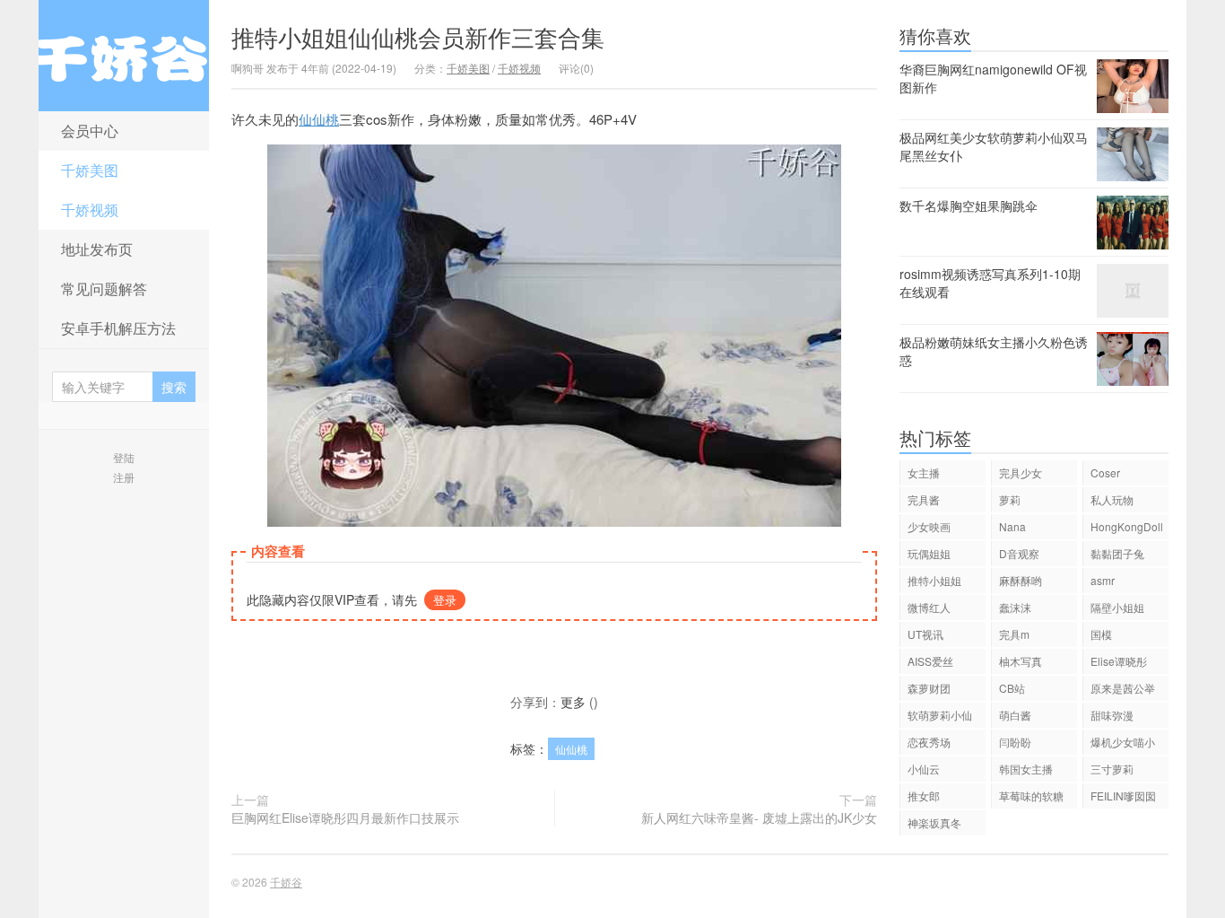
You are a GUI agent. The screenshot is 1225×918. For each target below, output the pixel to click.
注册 (124, 477)
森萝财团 (929, 687)
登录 (444, 599)
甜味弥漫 (1112, 714)
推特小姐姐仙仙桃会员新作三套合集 (417, 36)
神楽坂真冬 (934, 822)
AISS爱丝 (930, 661)
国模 (1101, 634)
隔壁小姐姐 (1117, 607)
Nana (1012, 526)
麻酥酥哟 (1020, 580)
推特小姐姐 (934, 580)
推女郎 (924, 795)
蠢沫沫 (1015, 607)
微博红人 (929, 607)
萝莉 (1010, 499)
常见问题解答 (104, 288)
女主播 (924, 472)
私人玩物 (1112, 499)
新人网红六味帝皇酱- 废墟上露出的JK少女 (759, 817)
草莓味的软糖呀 (1031, 798)
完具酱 (924, 499)
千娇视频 (89, 209)
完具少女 (1020, 472)
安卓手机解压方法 (118, 328)
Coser (1105, 472)
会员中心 (89, 130)
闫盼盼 (1015, 741)
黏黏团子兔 (1117, 553)
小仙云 (924, 768)
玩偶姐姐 (929, 553)
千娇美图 (89, 170)
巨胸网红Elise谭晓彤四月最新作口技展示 (345, 817)
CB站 (1012, 687)
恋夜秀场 (929, 741)
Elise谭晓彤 (1118, 661)
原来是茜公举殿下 (1122, 690)
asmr (1102, 580)
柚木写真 (1020, 661)
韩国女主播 (1026, 768)
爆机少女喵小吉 (1122, 744)
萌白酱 (1015, 714)
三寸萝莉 (1112, 768)
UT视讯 (925, 634)
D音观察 (1019, 553)
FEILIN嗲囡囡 (1123, 795)
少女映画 (929, 526)
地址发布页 (97, 249)
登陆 (124, 457)
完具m (1014, 634)
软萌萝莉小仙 (940, 714)
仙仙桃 (319, 118)
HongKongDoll (1126, 526)
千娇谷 (124, 55)
